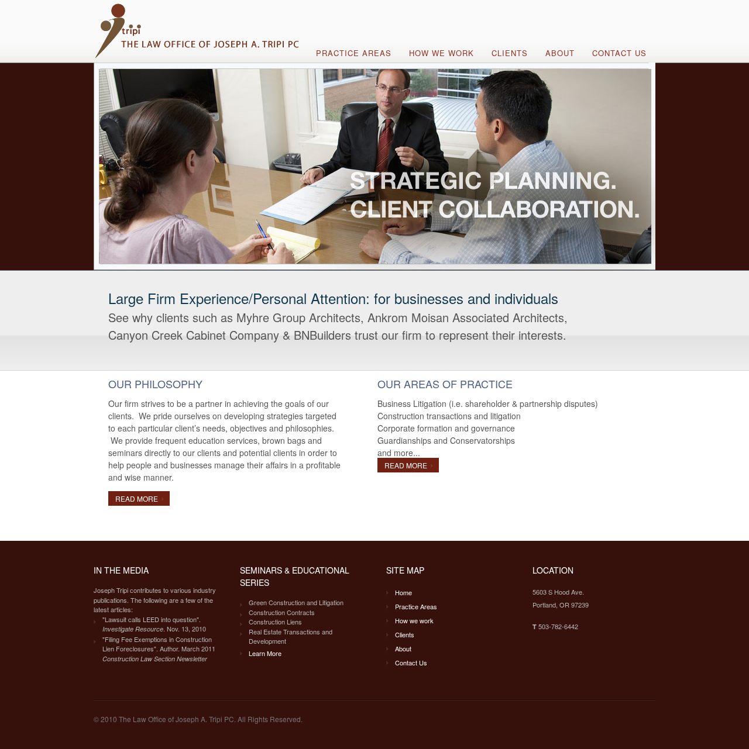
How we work (441, 52)
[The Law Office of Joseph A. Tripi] (198, 57)
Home (403, 592)
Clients (510, 52)
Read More (136, 498)
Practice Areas (353, 52)
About (560, 52)
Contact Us (619, 52)
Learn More (265, 653)
